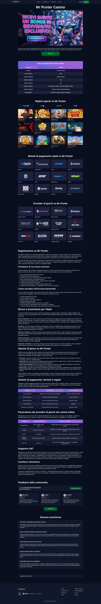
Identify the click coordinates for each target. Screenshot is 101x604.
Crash (57, 105)
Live (41, 105)
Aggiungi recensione (75, 488)
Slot (74, 105)
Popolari (25, 105)
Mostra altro (50, 508)
